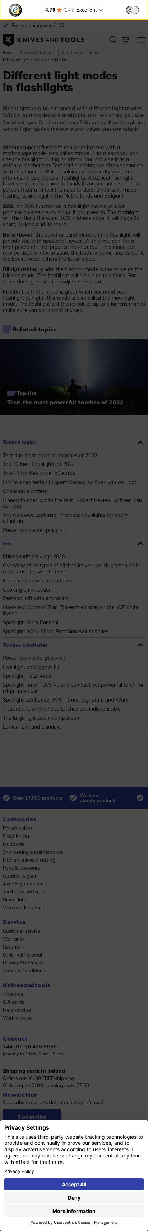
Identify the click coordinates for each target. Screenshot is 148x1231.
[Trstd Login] (137, 9)
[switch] (132, 10)
